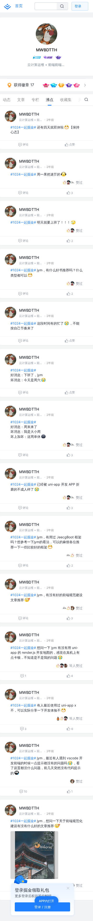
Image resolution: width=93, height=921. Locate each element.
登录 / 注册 (42, 907)
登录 (78, 6)
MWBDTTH (29, 114)
